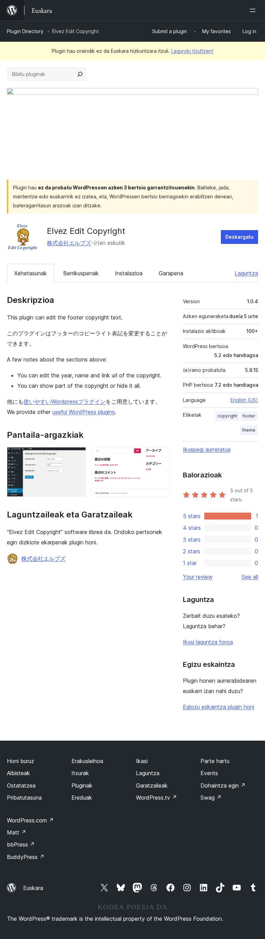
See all (250, 576)
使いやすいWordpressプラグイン (64, 401)
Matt (16, 832)
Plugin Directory (25, 31)
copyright (227, 415)
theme (248, 430)
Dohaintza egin (223, 785)
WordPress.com (30, 820)
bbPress (21, 844)
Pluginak (81, 785)
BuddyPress (26, 856)
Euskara (33, 887)
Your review (198, 576)
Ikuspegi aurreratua (206, 449)
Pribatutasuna (24, 797)
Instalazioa (129, 273)
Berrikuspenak (81, 273)
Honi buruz (20, 761)
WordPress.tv (156, 797)
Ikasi (142, 761)
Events (209, 773)
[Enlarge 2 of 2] (160, 456)
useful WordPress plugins (83, 411)
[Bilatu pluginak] (80, 74)
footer (249, 415)
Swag (211, 797)
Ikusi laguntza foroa (208, 642)
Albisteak (18, 773)
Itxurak (80, 773)
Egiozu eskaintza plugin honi (218, 706)
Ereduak (81, 797)
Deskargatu (239, 237)
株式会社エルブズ (69, 242)
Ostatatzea (21, 785)
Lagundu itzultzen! (192, 51)
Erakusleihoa (87, 761)
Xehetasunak (30, 273)
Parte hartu (214, 761)
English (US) (244, 400)
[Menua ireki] (254, 10)
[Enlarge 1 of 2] (76, 456)
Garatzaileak (152, 785)
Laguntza (246, 273)
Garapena (171, 273)
